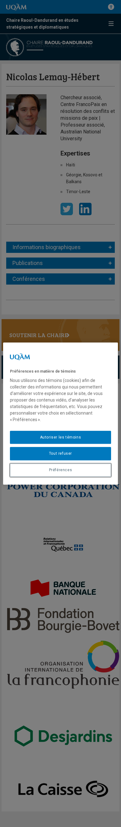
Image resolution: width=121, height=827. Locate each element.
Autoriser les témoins (60, 437)
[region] (60, 413)
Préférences (60, 470)
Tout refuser (60, 454)
